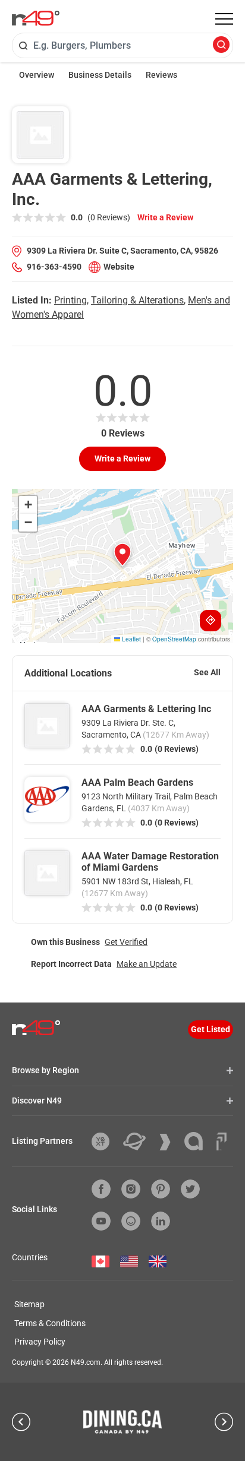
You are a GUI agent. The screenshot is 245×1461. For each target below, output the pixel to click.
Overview (36, 75)
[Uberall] (139, 1141)
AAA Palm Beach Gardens (137, 782)
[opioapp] (131, 1221)
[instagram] (131, 1189)
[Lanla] (198, 1141)
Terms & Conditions (50, 1323)
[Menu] (224, 19)
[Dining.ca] (122, 1421)
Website (118, 266)
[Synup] (169, 1142)
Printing (70, 300)
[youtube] (101, 1221)
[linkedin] (160, 1221)
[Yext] (105, 1141)
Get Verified (126, 942)
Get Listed (210, 1029)
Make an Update (147, 964)
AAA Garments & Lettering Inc (146, 708)
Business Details (99, 75)
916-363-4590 (54, 266)
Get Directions (210, 620)
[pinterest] (160, 1189)
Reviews (161, 75)
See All (207, 672)
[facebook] (101, 1189)
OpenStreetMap (174, 639)
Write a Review (165, 217)
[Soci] (221, 1141)
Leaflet (130, 639)
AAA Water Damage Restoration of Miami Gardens (150, 861)
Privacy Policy (39, 1341)
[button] (122, 555)
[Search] (221, 45)
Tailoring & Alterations (137, 300)
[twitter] (190, 1189)
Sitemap (29, 1304)
